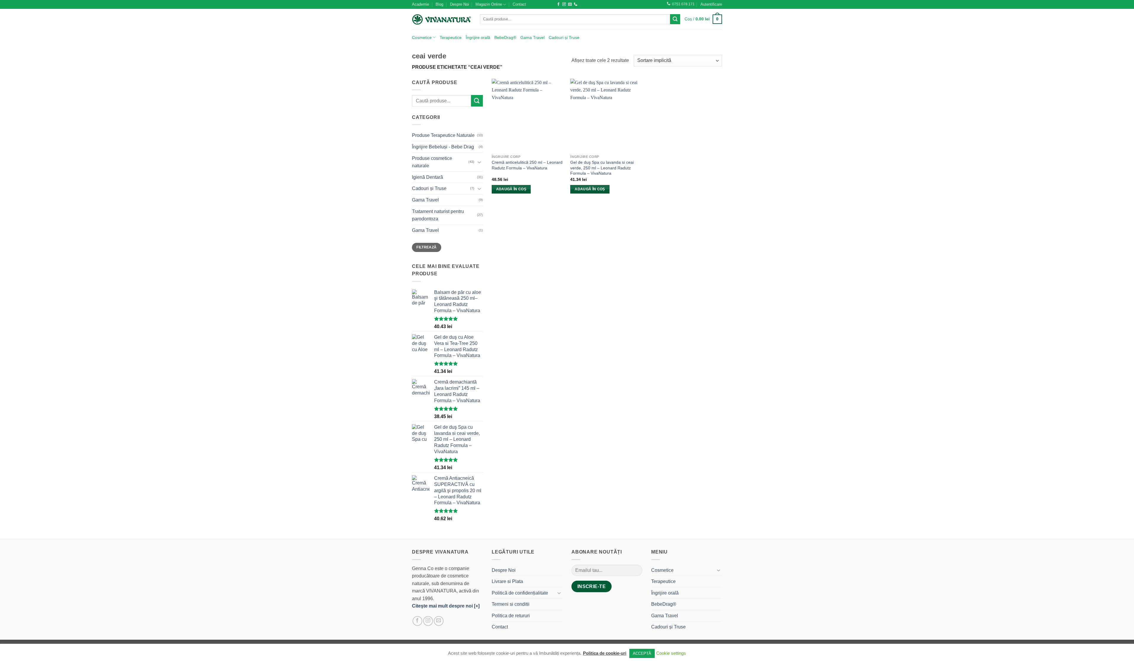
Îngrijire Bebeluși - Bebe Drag (443, 146)
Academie (420, 4)
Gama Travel (532, 37)
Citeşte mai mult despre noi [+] (446, 605)
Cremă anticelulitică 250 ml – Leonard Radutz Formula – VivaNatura (527, 165)
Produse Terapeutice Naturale (443, 135)
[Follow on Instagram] (564, 4)
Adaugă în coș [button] (511, 189)
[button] (711, 4)
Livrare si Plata (507, 581)
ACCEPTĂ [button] (642, 653)
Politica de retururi (511, 615)
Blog (439, 4)
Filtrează (426, 247)
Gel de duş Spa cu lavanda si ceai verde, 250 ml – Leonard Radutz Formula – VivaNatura (602, 168)
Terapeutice (451, 37)
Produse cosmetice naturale (432, 162)
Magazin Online (488, 4)
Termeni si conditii (510, 604)
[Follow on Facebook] (558, 4)
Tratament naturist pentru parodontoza (438, 215)
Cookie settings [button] (671, 653)
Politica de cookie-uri (604, 653)
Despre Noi (459, 4)
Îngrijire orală (478, 37)
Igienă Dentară (427, 177)
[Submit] (675, 19)
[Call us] (575, 4)
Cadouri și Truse (564, 37)
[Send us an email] (570, 4)
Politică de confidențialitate (520, 592)
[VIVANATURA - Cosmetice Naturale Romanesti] (441, 19)
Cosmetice (422, 37)
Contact (519, 4)
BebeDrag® (505, 37)
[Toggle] (479, 162)
